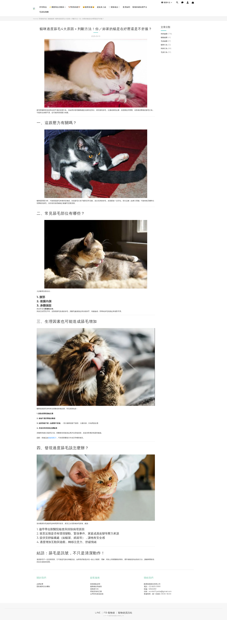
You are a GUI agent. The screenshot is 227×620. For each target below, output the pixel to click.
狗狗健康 (166, 34)
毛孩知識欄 (44, 12)
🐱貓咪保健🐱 (89, 7)
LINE (98, 612)
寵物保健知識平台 (139, 7)
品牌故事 (40, 584)
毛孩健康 (166, 41)
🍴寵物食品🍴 (114, 7)
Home (35, 19)
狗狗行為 (166, 48)
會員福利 (126, 7)
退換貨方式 (94, 589)
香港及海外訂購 (96, 591)
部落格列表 (43, 19)
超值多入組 (101, 7)
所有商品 (43, 7)
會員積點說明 (95, 584)
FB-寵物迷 (109, 612)
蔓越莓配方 (52, 438)
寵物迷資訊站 (125, 612)
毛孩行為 (166, 52)
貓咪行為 (166, 45)
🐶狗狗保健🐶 (74, 7)
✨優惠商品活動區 (56, 7)
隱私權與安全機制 (43, 586)
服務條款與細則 (96, 586)
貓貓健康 (51, 19)
